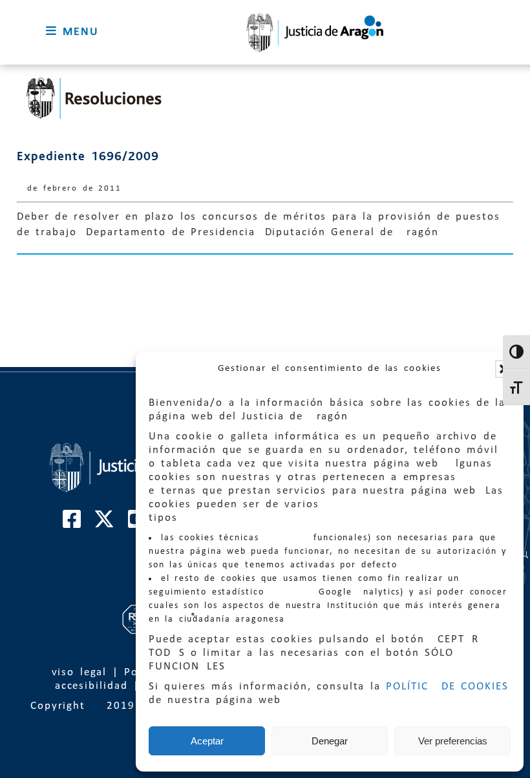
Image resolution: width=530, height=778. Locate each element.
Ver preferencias (452, 740)
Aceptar (207, 740)
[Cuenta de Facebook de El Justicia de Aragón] (72, 524)
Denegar (330, 740)
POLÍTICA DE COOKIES (447, 686)
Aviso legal (75, 672)
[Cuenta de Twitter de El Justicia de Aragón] (105, 524)
